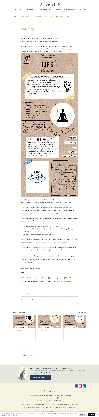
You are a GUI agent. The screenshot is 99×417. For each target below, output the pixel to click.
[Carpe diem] (24, 321)
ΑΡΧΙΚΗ (23, 404)
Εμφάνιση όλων (82, 312)
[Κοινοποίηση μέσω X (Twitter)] (25, 299)
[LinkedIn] (84, 386)
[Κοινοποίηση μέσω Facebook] (21, 299)
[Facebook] (76, 386)
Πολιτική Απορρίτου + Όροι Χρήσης (65, 407)
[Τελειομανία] (49, 321)
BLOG (25, 407)
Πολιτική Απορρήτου (11, 415)
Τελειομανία (43, 330)
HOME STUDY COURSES (49, 404)
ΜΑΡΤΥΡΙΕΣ (41, 407)
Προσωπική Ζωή (27, 16)
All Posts (16, 16)
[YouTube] (80, 386)
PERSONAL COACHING (34, 404)
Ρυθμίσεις (83, 414)
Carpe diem (18, 330)
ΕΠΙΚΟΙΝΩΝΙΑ (50, 407)
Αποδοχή (91, 414)
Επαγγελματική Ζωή (41, 16)
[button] (84, 16)
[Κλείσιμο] (97, 414)
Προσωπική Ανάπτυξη (57, 16)
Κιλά (68, 16)
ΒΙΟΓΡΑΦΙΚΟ (32, 407)
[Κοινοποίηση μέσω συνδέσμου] (33, 299)
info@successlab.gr (51, 411)
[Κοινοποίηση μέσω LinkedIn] (29, 299)
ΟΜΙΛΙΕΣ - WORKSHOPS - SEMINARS (67, 404)
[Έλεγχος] (74, 321)
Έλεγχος (68, 330)
